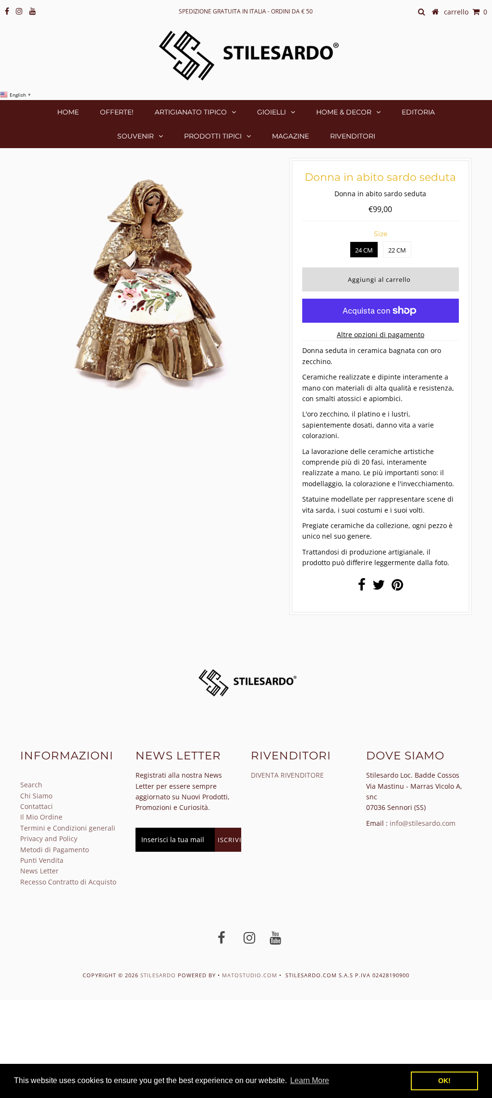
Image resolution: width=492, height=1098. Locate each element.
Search (31, 784)
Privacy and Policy (48, 838)
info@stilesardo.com (422, 823)
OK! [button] (444, 1081)
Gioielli (271, 112)
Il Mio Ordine (41, 816)
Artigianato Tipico (191, 112)
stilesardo (159, 975)
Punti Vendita (41, 860)
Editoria (418, 112)
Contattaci (36, 806)
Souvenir (135, 136)
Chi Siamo (36, 795)
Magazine (290, 136)
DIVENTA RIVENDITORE (287, 775)
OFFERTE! (117, 112)
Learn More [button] (309, 1080)
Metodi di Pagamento (54, 849)
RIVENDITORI (352, 136)
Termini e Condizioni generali (67, 828)
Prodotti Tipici (213, 136)
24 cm (364, 250)
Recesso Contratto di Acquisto (68, 881)
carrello (465, 11)
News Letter (39, 870)
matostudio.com (249, 975)
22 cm (397, 250)
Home (68, 112)
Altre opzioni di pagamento (380, 334)
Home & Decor (343, 112)
